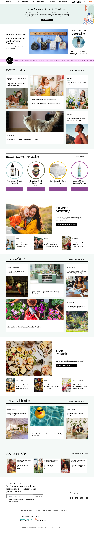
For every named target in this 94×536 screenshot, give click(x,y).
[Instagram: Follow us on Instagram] (86, 498)
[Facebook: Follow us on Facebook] (71, 498)
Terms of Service (68, 527)
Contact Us (63, 510)
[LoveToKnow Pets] (41, 519)
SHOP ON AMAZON (14, 188)
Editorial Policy (47, 510)
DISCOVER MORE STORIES (64, 224)
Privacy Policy (59, 527)
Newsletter (37, 510)
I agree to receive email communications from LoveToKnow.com (21, 500)
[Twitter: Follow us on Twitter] (76, 498)
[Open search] (85, 2)
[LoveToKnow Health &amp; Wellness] (26, 519)
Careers (55, 510)
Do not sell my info (50, 527)
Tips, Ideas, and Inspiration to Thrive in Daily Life (16, 79)
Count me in (38, 496)
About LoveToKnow (26, 510)
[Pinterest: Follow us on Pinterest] (81, 498)
